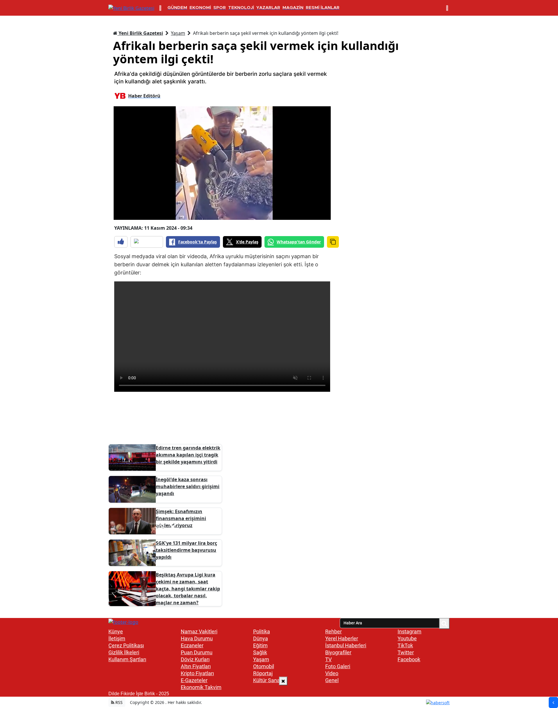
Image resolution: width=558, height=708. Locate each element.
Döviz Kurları (195, 659)
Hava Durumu (197, 638)
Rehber (333, 631)
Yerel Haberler (341, 638)
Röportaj (263, 673)
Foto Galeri (337, 666)
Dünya (260, 638)
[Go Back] (553, 702)
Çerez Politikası (126, 645)
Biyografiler (338, 652)
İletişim (116, 638)
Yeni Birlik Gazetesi (140, 33)
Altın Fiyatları (196, 666)
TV (328, 659)
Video (331, 673)
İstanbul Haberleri (345, 645)
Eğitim (260, 645)
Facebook (409, 659)
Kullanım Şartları (127, 659)
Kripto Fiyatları (197, 673)
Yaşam (178, 33)
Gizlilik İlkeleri (123, 652)
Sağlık (260, 652)
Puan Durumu (196, 652)
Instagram (409, 631)
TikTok (405, 645)
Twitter (406, 652)
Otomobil (263, 666)
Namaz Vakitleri (199, 631)
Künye (115, 631)
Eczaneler (192, 645)
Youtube (407, 638)
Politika (261, 631)
